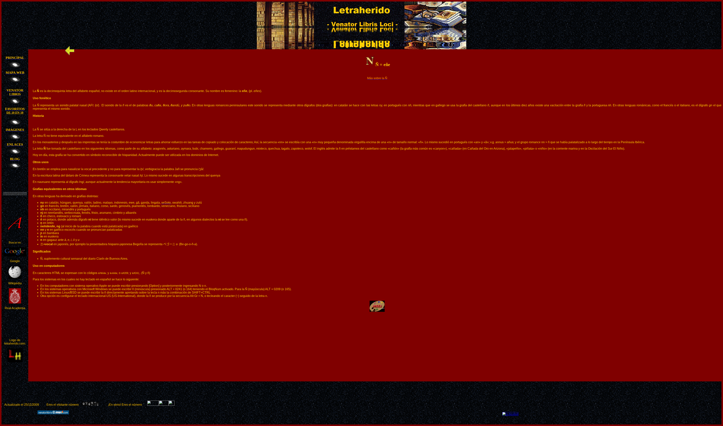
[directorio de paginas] (172, 404)
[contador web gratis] (164, 404)
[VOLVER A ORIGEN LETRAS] (69, 54)
